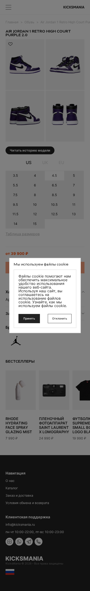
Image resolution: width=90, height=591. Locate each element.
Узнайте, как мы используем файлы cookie (42, 304)
